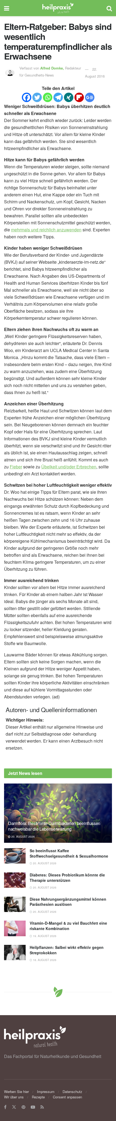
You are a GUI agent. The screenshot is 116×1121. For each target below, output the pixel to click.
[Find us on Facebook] (5, 1107)
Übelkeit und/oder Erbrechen (68, 467)
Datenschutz (72, 1091)
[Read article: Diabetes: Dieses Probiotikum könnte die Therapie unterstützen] (15, 880)
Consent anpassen (67, 1096)
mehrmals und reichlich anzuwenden (46, 230)
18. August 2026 (44, 960)
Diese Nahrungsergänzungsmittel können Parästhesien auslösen (68, 901)
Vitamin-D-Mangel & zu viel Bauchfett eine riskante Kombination (68, 925)
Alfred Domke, (52, 68)
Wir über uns (14, 1096)
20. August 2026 (23, 836)
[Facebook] (26, 97)
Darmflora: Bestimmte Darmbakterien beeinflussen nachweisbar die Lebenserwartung (54, 826)
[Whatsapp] (47, 97)
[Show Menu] (6, 8)
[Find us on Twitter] (14, 1107)
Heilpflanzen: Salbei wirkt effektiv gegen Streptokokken (67, 950)
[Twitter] (37, 97)
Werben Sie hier (16, 1091)
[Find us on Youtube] (33, 1107)
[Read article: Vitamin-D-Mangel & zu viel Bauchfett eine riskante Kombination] (15, 928)
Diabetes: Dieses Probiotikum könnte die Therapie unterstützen (67, 877)
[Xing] (68, 97)
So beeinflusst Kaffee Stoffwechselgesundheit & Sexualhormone (69, 853)
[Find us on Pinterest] (23, 1107)
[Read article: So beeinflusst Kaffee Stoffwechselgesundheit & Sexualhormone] (15, 856)
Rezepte (38, 1096)
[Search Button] (109, 8)
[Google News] (89, 97)
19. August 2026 (44, 936)
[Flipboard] (79, 97)
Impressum (45, 1091)
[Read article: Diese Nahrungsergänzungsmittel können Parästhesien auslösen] (15, 904)
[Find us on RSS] (42, 1107)
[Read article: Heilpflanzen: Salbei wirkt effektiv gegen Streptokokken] (15, 952)
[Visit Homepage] (57, 8)
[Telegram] (58, 97)
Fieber (16, 467)
